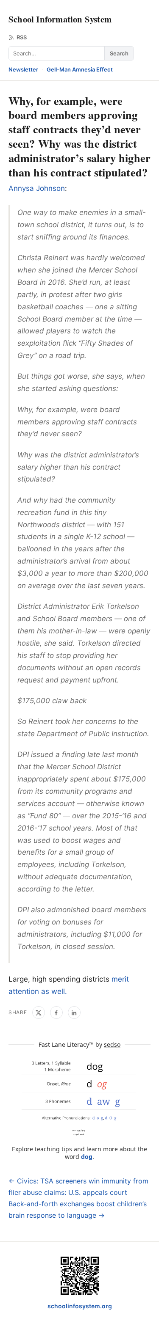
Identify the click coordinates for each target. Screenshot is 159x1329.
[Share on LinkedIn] (74, 1012)
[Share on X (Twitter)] (38, 1012)
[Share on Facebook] (56, 1012)
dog (86, 1157)
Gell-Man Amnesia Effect (80, 69)
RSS (22, 37)
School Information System (60, 19)
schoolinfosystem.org (79, 1306)
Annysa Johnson (36, 188)
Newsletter (23, 69)
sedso (112, 1044)
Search (119, 53)
